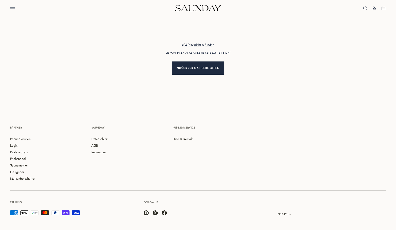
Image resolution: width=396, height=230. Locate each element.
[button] (365, 8)
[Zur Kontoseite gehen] (374, 8)
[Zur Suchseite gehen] (365, 8)
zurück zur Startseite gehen (198, 68)
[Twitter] (155, 212)
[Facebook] (164, 212)
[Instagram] (146, 212)
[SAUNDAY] (198, 8)
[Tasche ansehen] (383, 8)
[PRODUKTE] (12, 8)
